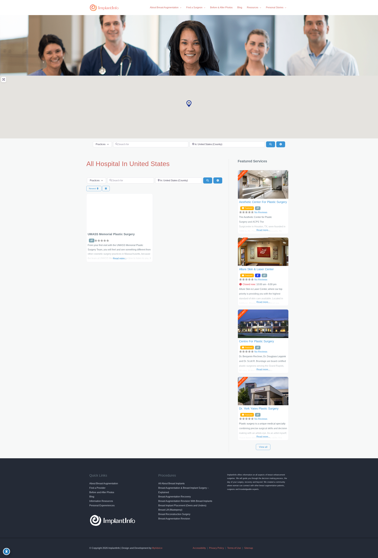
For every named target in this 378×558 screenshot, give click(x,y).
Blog (91, 496)
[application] (180, 7)
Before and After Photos (101, 492)
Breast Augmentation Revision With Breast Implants (185, 501)
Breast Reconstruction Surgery (174, 514)
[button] (189, 103)
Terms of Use (234, 548)
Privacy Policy (216, 548)
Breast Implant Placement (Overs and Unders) (182, 505)
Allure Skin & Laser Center (256, 269)
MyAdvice (156, 548)
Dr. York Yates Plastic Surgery (258, 408)
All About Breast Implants (171, 483)
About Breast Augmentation (103, 483)
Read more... (119, 258)
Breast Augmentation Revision (174, 518)
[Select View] (106, 188)
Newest (92, 188)
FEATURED (241, 174)
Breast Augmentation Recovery (174, 496)
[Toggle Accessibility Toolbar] (6, 551)
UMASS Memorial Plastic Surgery (111, 234)
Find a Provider (97, 488)
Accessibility (199, 548)
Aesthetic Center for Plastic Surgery (263, 202)
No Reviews (260, 212)
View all (263, 447)
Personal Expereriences (102, 505)
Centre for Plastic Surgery (256, 341)
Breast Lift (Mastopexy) (170, 510)
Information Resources (101, 501)
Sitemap (248, 548)
